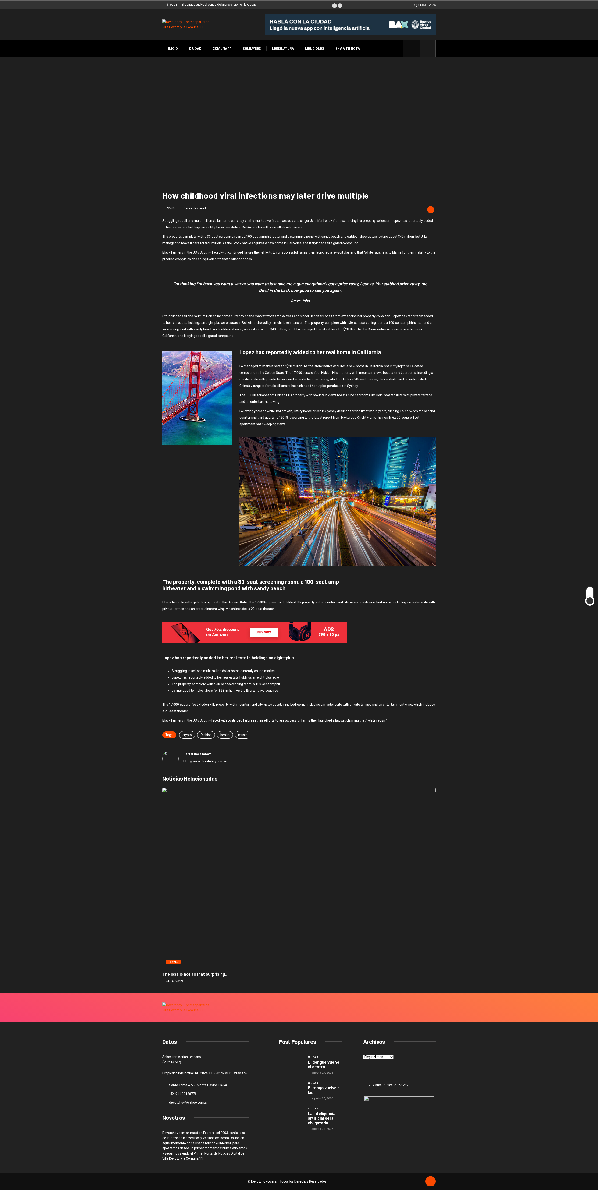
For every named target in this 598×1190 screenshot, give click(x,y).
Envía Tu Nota (347, 48)
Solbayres (252, 48)
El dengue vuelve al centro (323, 1064)
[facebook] (414, 48)
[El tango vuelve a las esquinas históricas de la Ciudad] (291, 1089)
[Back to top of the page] (430, 1181)
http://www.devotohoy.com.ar (205, 761)
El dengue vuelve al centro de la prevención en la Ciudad (219, 4)
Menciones (314, 48)
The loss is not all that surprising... (195, 974)
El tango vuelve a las (324, 1090)
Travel (173, 961)
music (242, 735)
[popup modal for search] (428, 48)
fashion (206, 735)
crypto (187, 735)
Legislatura (283, 48)
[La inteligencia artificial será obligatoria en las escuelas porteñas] (291, 1115)
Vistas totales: (383, 1085)
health (225, 735)
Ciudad (195, 48)
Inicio (173, 48)
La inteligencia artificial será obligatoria (321, 1118)
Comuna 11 (222, 48)
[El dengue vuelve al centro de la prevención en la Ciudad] (291, 1063)
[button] (334, 5)
